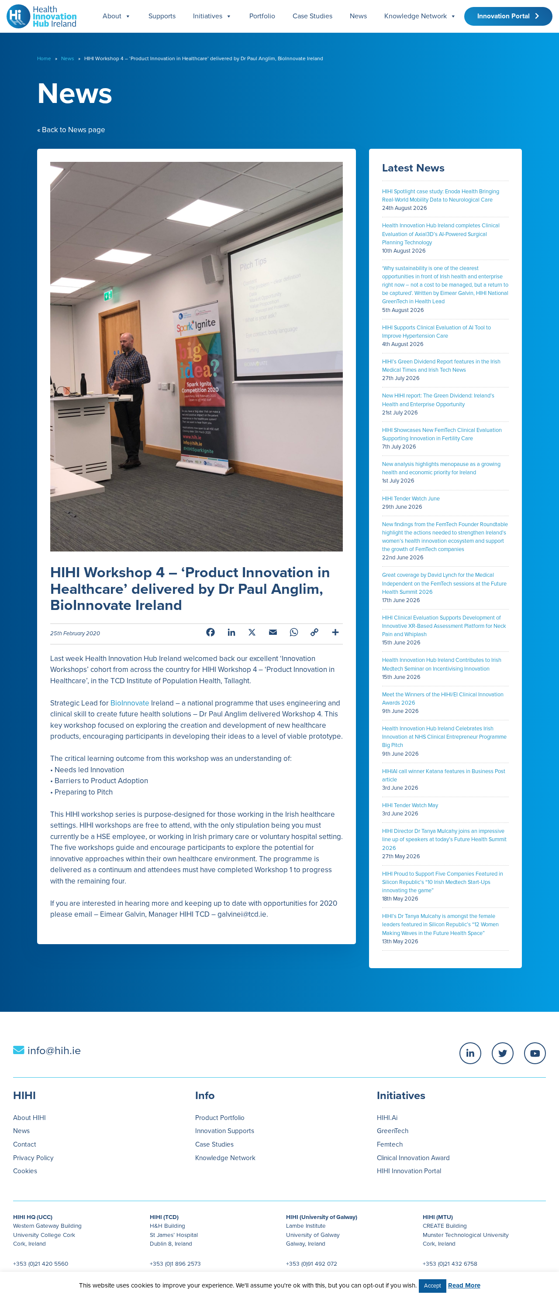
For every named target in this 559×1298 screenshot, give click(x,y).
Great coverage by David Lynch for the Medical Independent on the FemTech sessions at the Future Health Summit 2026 (444, 583)
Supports (162, 16)
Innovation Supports (224, 1131)
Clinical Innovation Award (413, 1158)
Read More (464, 1285)
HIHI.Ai (387, 1118)
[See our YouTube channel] (535, 1053)
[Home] (38, 14)
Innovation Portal (506, 16)
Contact (24, 1144)
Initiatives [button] (207, 16)
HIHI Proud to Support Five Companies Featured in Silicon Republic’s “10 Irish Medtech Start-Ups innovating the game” (442, 882)
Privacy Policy (33, 1158)
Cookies (25, 1171)
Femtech (390, 1144)
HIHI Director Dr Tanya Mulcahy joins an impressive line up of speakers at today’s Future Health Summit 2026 (444, 839)
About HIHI (29, 1118)
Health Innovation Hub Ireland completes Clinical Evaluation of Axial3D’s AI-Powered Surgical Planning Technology (441, 234)
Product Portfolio (220, 1118)
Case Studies (312, 16)
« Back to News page (71, 129)
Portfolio (262, 16)
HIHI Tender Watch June (411, 498)
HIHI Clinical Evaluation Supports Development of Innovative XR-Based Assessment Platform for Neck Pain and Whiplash (444, 626)
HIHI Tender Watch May (410, 805)
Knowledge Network (415, 16)
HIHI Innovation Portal (409, 1171)
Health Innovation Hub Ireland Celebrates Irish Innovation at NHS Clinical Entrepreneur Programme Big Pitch (444, 737)
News (358, 16)
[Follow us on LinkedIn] (470, 1053)
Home (44, 58)
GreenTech (392, 1131)
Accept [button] (432, 1285)
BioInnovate (129, 703)
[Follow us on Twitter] (503, 1053)
